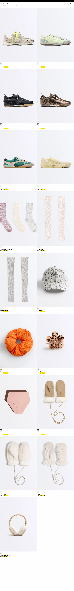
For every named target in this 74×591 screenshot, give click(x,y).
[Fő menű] (1, 3)
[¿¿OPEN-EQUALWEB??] (2, 586)
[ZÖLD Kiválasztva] (38, 63)
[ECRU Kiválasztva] (38, 247)
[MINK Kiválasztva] (1, 63)
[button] (71, 3)
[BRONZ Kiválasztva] (38, 124)
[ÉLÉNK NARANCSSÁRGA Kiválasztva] (1, 369)
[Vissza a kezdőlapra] (5, 3)
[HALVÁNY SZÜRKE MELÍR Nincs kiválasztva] (40, 247)
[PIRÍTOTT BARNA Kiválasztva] (38, 430)
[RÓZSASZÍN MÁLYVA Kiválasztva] (1, 247)
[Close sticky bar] (73, 1)
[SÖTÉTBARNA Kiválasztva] (1, 430)
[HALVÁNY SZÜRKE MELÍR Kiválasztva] (1, 308)
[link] (71, 3)
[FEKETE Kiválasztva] (1, 124)
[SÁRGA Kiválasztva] (38, 186)
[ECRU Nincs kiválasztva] (3, 308)
